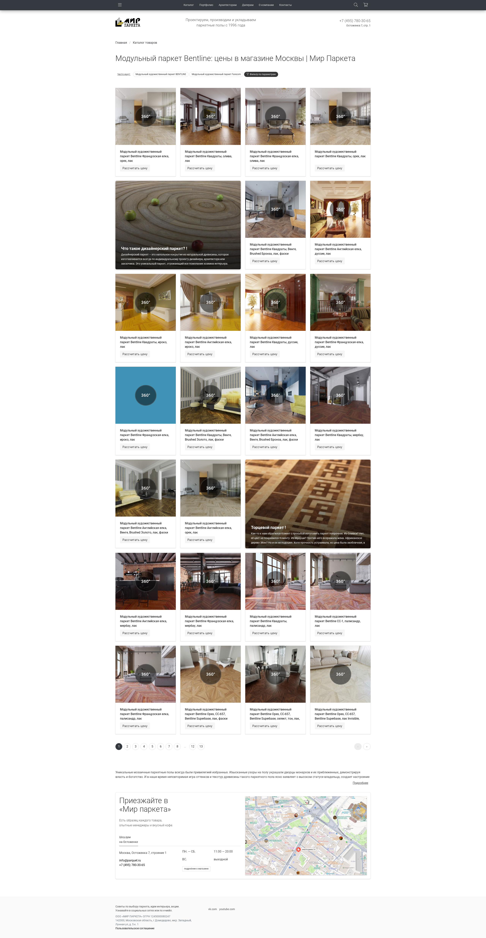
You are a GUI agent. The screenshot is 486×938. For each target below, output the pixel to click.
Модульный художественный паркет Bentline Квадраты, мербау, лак (339, 435)
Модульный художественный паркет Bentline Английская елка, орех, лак (208, 528)
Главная (121, 42)
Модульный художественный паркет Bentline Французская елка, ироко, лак (144, 435)
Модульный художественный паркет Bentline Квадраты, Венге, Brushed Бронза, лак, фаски (273, 249)
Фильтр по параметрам (263, 74)
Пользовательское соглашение (134, 928)
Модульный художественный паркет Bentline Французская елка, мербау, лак (209, 621)
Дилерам (247, 4)
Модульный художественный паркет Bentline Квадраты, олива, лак (208, 156)
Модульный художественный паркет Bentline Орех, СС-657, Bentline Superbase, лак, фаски (206, 714)
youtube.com (227, 909)
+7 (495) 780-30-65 (355, 21)
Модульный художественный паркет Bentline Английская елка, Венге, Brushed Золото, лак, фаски (144, 528)
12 (192, 746)
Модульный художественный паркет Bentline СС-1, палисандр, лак (338, 621)
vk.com (212, 909)
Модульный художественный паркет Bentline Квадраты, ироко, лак (143, 342)
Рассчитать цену (135, 168)
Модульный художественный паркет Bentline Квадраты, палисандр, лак (270, 621)
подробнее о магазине (196, 868)
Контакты (285, 4)
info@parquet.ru (130, 860)
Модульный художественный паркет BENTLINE (161, 74)
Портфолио (206, 4)
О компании (266, 4)
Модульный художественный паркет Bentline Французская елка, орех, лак (144, 156)
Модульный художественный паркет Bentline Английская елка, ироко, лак (208, 342)
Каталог (189, 4)
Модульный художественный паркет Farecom (216, 74)
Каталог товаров (145, 42)
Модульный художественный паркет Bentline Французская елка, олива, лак (274, 156)
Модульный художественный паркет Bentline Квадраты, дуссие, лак (274, 342)
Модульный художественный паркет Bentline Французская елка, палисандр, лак (144, 714)
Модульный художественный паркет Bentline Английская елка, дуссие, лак (338, 249)
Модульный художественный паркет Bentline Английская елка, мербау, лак (143, 621)
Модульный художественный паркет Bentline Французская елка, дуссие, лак (339, 342)
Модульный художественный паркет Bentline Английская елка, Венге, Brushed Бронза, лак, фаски (274, 435)
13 (201, 746)
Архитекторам (228, 4)
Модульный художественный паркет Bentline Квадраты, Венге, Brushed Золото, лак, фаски (208, 435)
